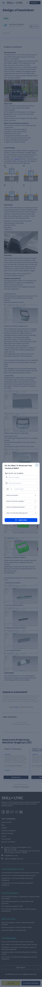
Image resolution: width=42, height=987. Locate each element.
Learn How (22, 520)
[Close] (36, 465)
